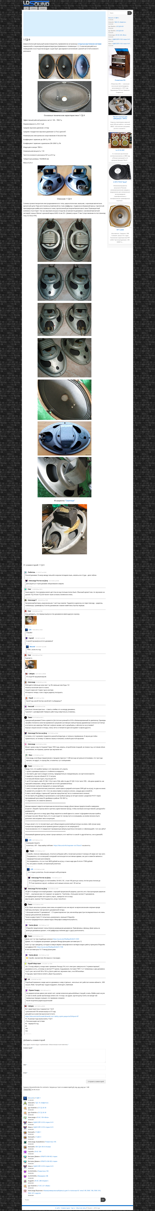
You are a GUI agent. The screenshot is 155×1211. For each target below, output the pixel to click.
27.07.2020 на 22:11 (56, 878)
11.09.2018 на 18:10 (37, 589)
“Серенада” (70, 501)
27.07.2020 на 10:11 (40, 851)
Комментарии (65, 1208)
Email (25, 1073)
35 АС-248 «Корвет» (42, 1181)
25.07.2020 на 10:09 (53, 889)
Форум (42, 8)
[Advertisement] (64, 23)
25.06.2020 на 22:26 (40, 706)
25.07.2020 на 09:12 (38, 717)
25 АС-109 (37, 1152)
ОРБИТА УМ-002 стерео (49, 1156)
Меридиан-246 (43, 1176)
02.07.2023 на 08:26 (40, 1006)
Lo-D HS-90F (120, 150)
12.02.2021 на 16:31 (36, 979)
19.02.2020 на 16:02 (37, 630)
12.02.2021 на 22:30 (41, 646)
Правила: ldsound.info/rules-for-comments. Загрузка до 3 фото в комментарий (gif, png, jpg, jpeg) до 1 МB (56, 1087)
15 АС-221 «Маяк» (44, 1186)
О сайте (57, 1208)
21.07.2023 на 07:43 (38, 755)
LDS (30, 630)
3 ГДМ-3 (38, 1137)
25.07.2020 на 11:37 (44, 925)
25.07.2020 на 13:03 (44, 955)
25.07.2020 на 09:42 (53, 733)
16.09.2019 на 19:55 (43, 600)
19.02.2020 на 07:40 (37, 655)
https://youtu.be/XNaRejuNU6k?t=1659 (66, 939)
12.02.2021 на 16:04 (47, 963)
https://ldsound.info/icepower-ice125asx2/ (68, 845)
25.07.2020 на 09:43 (54, 581)
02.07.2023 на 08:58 (41, 674)
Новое (33, 8)
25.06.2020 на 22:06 (41, 682)
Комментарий (28, 1048)
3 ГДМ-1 (38, 1098)
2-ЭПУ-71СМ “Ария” (120, 182)
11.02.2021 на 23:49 (40, 638)
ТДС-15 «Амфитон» (42, 1103)
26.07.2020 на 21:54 (37, 840)
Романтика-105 (50, 1142)
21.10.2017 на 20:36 (41, 572)
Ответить (28, 578)
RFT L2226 (120, 230)
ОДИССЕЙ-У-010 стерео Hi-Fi (43, 1122)
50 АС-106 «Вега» (43, 1117)
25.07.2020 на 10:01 (38, 766)
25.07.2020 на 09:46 (41, 744)
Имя (25, 1065)
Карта (73, 1208)
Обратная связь (81, 1208)
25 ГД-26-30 (42, 1108)
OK (102, 1200)
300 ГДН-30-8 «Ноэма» (43, 1147)
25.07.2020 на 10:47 (38, 904)
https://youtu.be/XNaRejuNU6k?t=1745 (50, 947)
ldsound (32, 647)
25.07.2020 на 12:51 (38, 936)
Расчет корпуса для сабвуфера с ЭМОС (120, 117)
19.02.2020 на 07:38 (37, 611)
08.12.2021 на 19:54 (39, 698)
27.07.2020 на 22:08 (39, 869)
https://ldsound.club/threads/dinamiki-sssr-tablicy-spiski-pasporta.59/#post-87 (51, 1016)
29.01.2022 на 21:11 (45, 990)
